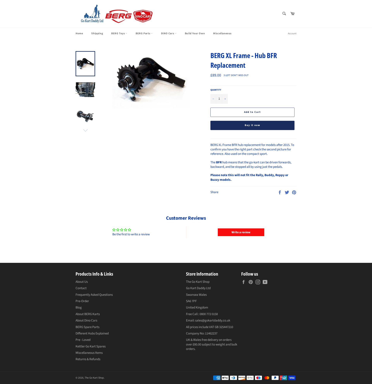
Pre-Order (82, 301)
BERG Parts (143, 33)
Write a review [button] (241, 232)
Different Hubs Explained (92, 333)
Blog (79, 307)
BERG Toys (118, 33)
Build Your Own (195, 33)
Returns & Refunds (88, 359)
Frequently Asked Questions (94, 294)
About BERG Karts (88, 314)
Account (292, 33)
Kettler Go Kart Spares (91, 346)
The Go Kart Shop (94, 378)
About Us (82, 281)
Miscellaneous (222, 33)
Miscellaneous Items (89, 353)
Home (79, 33)
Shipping (97, 33)
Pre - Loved (83, 340)
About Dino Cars (86, 320)
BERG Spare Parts (87, 327)
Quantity (215, 90)
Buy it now (252, 125)
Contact (81, 288)
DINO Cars (168, 33)
